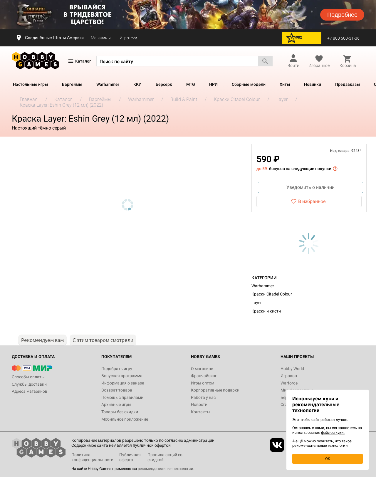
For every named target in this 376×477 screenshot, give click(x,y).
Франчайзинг (204, 375)
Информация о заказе (122, 383)
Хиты (285, 84)
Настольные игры (30, 84)
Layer (256, 302)
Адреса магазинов (29, 391)
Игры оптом (202, 383)
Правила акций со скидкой (164, 457)
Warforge (289, 383)
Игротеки (128, 38)
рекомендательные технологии (165, 468)
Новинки (312, 84)
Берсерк (164, 84)
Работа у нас (203, 397)
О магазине (202, 368)
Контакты (200, 411)
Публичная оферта (130, 457)
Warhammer (107, 84)
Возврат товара (116, 390)
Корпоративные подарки (215, 390)
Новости (199, 404)
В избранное (311, 201)
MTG (190, 84)
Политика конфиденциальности (92, 457)
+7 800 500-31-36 (343, 38)
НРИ (213, 84)
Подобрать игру (116, 368)
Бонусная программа (121, 375)
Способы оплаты (28, 376)
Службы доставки (29, 384)
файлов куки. (333, 432)
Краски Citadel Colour (271, 294)
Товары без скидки (119, 411)
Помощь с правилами (122, 397)
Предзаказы (347, 84)
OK (327, 458)
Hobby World (292, 368)
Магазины (101, 38)
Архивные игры (116, 404)
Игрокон (289, 375)
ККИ (137, 84)
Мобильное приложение (124, 419)
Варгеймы (72, 84)
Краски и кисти (266, 311)
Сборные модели (249, 84)
